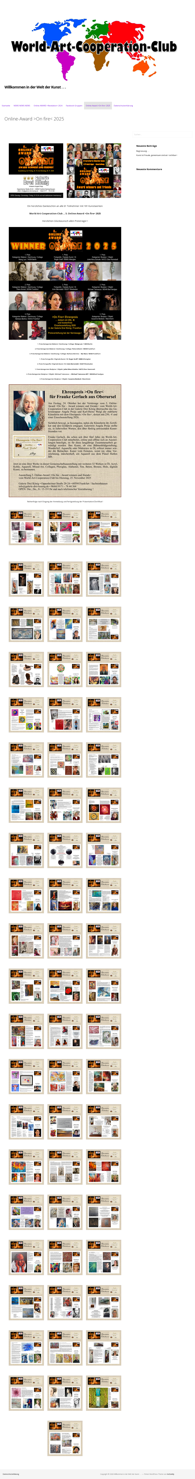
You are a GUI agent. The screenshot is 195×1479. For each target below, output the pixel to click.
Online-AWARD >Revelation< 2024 (48, 105)
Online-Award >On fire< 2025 (98, 105)
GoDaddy (170, 1474)
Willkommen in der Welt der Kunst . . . (35, 87)
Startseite (6, 105)
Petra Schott (77, 349)
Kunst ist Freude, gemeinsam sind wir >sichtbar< (156, 155)
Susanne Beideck (74, 379)
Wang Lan (78, 344)
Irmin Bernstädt (73, 364)
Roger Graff (73, 359)
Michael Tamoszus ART (80, 374)
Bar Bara (84, 354)
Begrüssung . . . (142, 151)
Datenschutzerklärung (123, 105)
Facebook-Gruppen (74, 105)
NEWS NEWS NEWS (22, 105)
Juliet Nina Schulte (71, 369)
